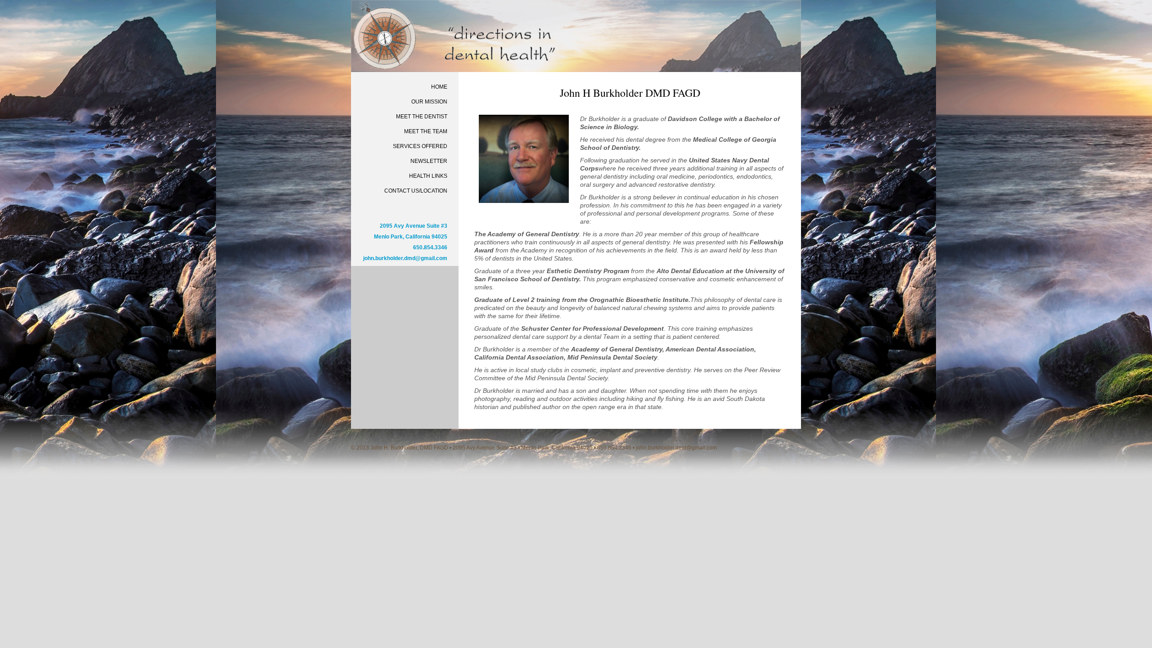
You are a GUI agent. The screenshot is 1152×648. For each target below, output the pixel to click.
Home (439, 87)
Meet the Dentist (421, 116)
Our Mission (429, 102)
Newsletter (428, 161)
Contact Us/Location (415, 191)
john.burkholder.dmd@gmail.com (405, 258)
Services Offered (420, 146)
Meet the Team (425, 131)
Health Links (428, 176)
